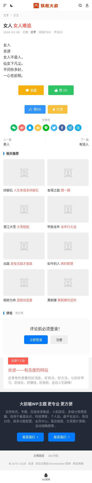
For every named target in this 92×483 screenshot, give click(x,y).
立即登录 (36, 340)
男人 (6, 144)
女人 (17, 25)
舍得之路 (58, 190)
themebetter (57, 463)
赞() (35, 109)
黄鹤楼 (61, 300)
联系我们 (30, 437)
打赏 (57, 109)
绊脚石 (21, 190)
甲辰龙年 (61, 227)
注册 (59, 340)
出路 (17, 263)
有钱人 (84, 144)
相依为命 (17, 300)
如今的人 (60, 263)
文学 (6, 15)
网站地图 (78, 463)
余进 (45, 5)
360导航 (53, 455)
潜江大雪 (16, 227)
